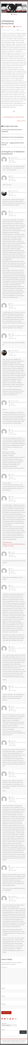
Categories (4, 1023)
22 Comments (22, 30)
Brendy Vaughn (14, 401)
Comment (4, 967)
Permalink (13, 162)
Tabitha (12, 646)
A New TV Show (22, 121)
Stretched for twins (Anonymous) (12, 137)
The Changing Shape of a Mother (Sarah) (12, 117)
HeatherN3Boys (15, 350)
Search (3, 1029)
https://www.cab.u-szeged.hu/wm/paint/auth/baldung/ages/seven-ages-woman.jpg (13, 544)
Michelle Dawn (14, 191)
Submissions (18, 26)
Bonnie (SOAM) (7, 26)
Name (3, 988)
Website (3, 1004)
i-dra (12, 429)
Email (3, 996)
